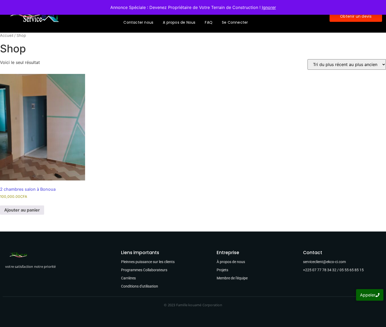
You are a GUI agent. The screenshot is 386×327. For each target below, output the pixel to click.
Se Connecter (235, 22)
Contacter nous (138, 22)
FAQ (208, 22)
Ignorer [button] (269, 7)
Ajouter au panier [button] (22, 210)
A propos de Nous (179, 22)
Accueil (6, 35)
